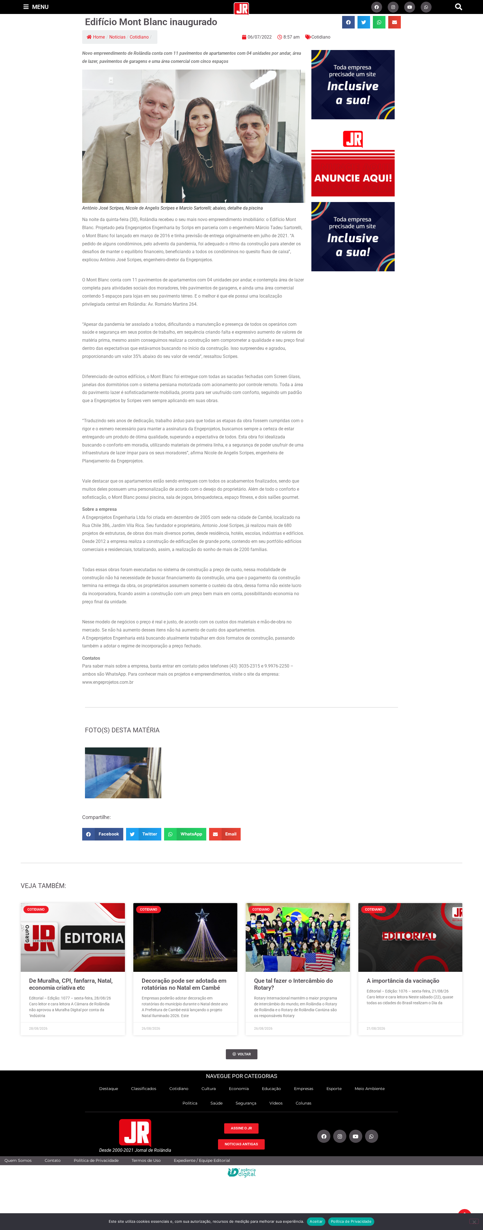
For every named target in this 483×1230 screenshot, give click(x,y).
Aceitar (316, 1221)
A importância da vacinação (403, 980)
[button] (458, 7)
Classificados (143, 1088)
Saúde (216, 1103)
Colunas (303, 1103)
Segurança (246, 1103)
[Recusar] (474, 1221)
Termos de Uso (146, 1160)
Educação (271, 1088)
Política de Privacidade (96, 1160)
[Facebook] (376, 7)
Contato (53, 1160)
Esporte (334, 1088)
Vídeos (276, 1103)
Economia (239, 1088)
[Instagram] (393, 7)
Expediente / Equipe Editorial (202, 1160)
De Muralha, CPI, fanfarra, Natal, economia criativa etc (71, 984)
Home (99, 37)
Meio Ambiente (370, 1088)
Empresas (303, 1088)
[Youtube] (409, 7)
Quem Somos (18, 1160)
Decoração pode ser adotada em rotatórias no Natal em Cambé (184, 984)
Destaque (108, 1088)
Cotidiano (139, 37)
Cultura (209, 1088)
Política (190, 1103)
